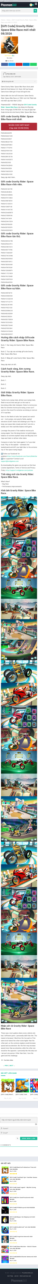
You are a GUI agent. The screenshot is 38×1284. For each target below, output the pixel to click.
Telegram (26, 64)
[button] (19, 506)
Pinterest (19, 64)
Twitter (11, 64)
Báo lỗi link (10, 61)
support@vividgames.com (10, 461)
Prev (6, 1065)
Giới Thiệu (10, 1276)
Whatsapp (33, 64)
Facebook (4, 64)
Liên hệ (16, 1276)
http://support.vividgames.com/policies (19, 470)
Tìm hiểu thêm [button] (8, 1060)
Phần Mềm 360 (11, 74)
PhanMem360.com (27, 1273)
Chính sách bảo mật (25, 1276)
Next (11, 1065)
